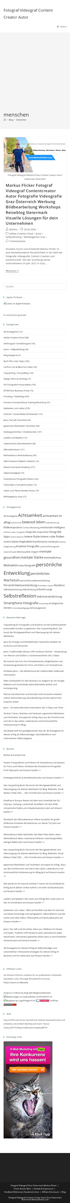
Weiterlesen (12, 271)
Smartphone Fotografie (21, 603)
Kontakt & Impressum (43, 1188)
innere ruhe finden (52, 536)
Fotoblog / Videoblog (14, 396)
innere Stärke (11, 541)
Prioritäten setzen (45, 585)
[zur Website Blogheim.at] (13, 1000)
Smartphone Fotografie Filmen (18, 478)
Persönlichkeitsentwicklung (20, 585)
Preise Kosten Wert (22, 1188)
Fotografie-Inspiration (37, 531)
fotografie (21, 532)
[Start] (5, 119)
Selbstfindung (29, 589)
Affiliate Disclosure (50, 1192)
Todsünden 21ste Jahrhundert (18, 484)
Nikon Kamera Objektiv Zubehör (19, 461)
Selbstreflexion (20, 596)
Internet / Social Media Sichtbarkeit (20, 414)
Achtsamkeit (30, 515)
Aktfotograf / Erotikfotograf (17, 343)
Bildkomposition (13, 527)
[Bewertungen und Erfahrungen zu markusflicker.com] (22, 996)
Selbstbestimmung (13, 589)
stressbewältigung (20, 608)
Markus (13, 229)
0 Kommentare (17, 241)
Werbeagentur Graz (34, 236)
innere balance (17, 536)
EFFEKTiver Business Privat (16, 390)
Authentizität (16, 522)
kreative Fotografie (27, 546)
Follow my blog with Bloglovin (28, 992)
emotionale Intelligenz (52, 527)
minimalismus (52, 557)
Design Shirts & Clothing (15, 378)
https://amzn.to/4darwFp (16, 982)
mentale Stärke (32, 557)
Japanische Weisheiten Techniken (19, 425)
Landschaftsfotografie (49, 546)
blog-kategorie (11, 355)
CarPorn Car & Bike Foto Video (18, 367)
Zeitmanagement (37, 607)
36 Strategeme (11, 331)
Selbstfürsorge (44, 589)
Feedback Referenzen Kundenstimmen (21, 1192)
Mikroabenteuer (11, 449)
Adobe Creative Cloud (21, 233)
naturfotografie (27, 565)
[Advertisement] (35, 74)
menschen (21, 119)
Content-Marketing (31, 527)
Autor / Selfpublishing (14, 349)
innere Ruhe (32, 536)
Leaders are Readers (13, 437)
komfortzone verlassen (46, 541)
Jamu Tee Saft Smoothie (15, 420)
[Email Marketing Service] (28, 1089)
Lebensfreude (10, 551)
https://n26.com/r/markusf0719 (32, 1027)
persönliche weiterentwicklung (35, 580)
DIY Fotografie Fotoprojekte (17, 384)
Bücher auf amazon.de (14, 755)
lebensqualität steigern (28, 551)
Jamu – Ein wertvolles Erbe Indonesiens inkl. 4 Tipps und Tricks (33, 707)
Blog (64, 1192)
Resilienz (59, 585)
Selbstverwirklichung (49, 596)
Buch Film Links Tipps (14, 361)
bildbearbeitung (52, 522)
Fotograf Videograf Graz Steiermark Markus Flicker (34, 1185)
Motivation (11, 565)
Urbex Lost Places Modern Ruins (19, 490)
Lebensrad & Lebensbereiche (18, 443)
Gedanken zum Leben (14, 408)
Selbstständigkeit (12, 472)
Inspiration (25, 541)
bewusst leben (33, 522)
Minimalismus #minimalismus (18, 455)
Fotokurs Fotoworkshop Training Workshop (25, 402)
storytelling (43, 603)
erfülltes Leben (10, 532)
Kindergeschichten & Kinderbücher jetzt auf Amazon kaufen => (34, 777)
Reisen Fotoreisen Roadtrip (17, 467)
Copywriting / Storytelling (16, 372)
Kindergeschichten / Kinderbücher (20, 431)
